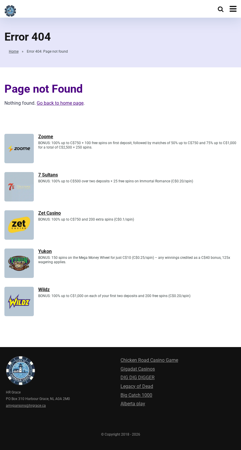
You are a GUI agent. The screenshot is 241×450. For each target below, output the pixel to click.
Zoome (45, 136)
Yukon (45, 251)
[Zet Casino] (19, 238)
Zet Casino (49, 213)
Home (14, 51)
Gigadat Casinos (137, 369)
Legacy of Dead (136, 386)
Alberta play (132, 403)
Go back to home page (60, 103)
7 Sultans (48, 175)
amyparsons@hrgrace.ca (26, 406)
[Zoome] (19, 161)
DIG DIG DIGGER (137, 377)
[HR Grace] (10, 10)
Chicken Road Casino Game (149, 360)
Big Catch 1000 (136, 395)
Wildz (44, 289)
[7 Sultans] (19, 200)
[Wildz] (19, 314)
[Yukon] (19, 276)
